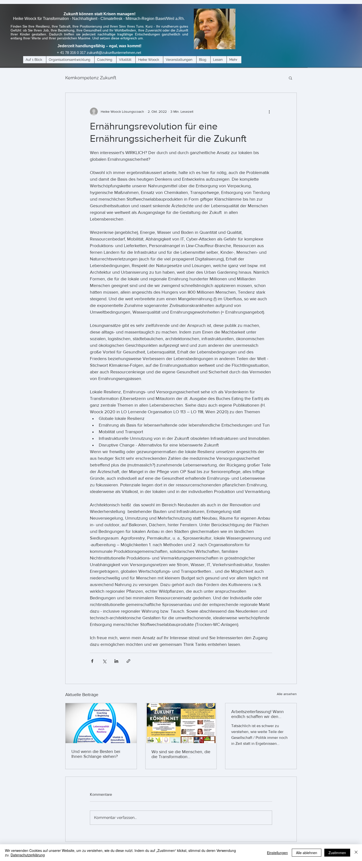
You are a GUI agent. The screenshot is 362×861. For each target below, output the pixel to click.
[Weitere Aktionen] (269, 111)
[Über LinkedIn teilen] (116, 661)
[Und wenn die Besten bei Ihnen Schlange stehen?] (101, 723)
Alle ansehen (287, 694)
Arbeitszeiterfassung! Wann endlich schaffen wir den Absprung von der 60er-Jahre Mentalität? (260, 714)
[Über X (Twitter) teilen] (104, 661)
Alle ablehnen (306, 852)
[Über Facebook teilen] (92, 661)
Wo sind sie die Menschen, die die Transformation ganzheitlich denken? (180, 754)
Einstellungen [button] (277, 852)
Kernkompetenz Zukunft (90, 77)
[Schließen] (356, 852)
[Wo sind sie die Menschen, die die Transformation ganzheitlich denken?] (181, 723)
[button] (290, 78)
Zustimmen (337, 852)
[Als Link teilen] (128, 661)
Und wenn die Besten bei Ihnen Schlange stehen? (95, 754)
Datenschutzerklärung (28, 854)
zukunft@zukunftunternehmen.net (114, 52)
